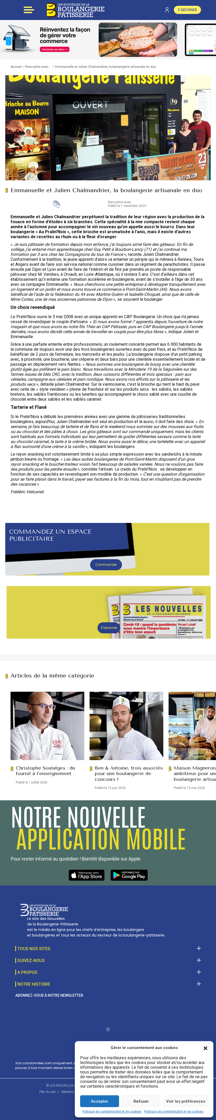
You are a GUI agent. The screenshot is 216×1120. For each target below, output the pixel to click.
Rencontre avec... (38, 67)
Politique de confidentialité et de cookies (111, 1111)
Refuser (141, 1101)
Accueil (16, 67)
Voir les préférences (185, 1101)
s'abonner (187, 9)
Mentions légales (72, 1092)
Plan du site (47, 1092)
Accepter (99, 1101)
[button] (205, 1047)
